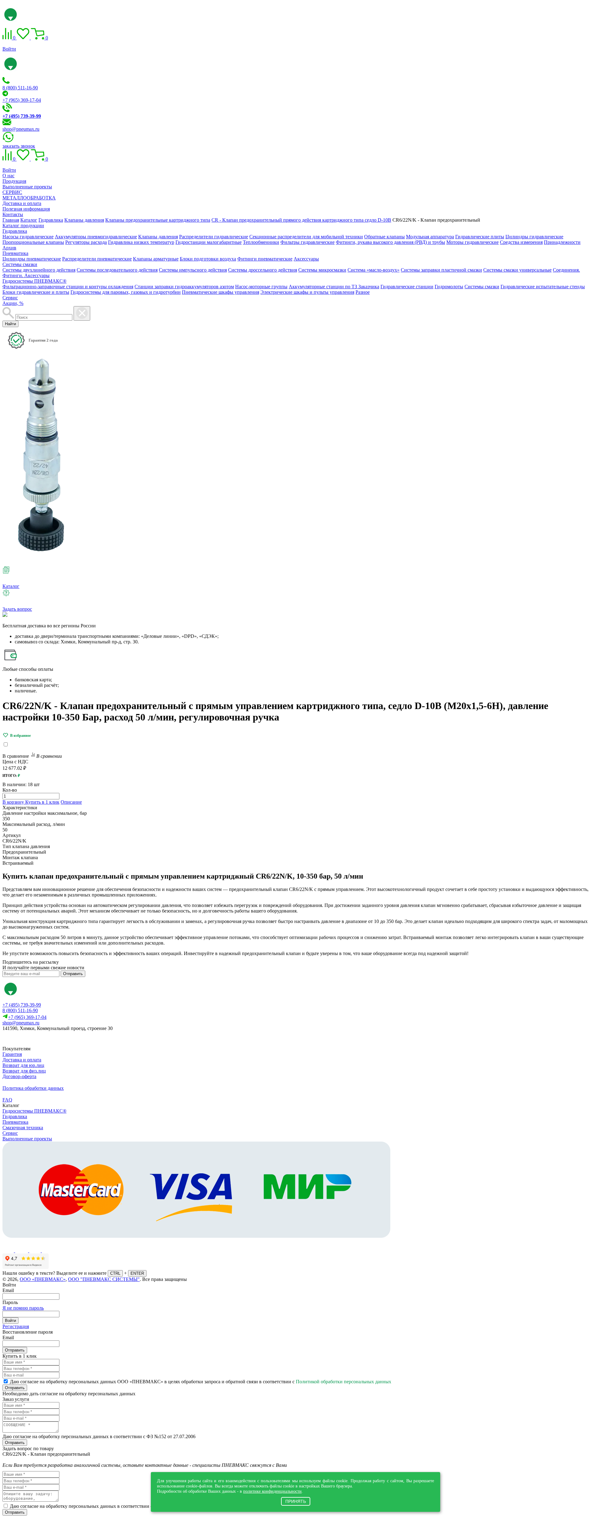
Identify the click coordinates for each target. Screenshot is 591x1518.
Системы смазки (19, 264)
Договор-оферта (19, 1076)
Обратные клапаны (384, 236)
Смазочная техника (22, 1127)
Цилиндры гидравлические (534, 236)
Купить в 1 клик (42, 802)
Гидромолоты (449, 286)
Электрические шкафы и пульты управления (307, 292)
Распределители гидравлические (213, 236)
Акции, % (12, 303)
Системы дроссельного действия (262, 270)
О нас (8, 175)
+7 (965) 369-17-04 (21, 100)
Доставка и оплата (21, 203)
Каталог (10, 586)
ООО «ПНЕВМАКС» (43, 1279)
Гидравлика (14, 231)
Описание (71, 802)
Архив (9, 247)
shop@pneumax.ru (20, 129)
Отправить (73, 973)
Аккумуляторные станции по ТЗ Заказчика (334, 286)
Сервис (10, 297)
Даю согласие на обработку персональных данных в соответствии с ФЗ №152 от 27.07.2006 (98, 1436)
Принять (295, 1501)
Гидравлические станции (406, 286)
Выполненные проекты (27, 186)
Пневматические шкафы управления (220, 292)
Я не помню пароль (23, 1308)
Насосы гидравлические (28, 236)
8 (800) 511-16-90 (20, 87)
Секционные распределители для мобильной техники (306, 236)
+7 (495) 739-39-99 (21, 1004)
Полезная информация (26, 208)
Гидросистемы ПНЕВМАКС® (34, 281)
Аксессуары (306, 258)
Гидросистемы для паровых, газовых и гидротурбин (125, 292)
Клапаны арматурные (156, 258)
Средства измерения (521, 242)
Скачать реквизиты (30, 1038)
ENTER (137, 1273)
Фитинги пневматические (264, 258)
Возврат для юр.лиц (23, 1065)
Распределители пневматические (97, 258)
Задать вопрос (17, 609)
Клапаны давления (158, 236)
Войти (9, 48)
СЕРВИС (12, 192)
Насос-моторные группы (261, 286)
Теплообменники (261, 242)
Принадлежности (562, 242)
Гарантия (12, 1054)
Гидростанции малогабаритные (208, 242)
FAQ (7, 1099)
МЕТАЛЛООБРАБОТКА (29, 197)
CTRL (115, 1273)
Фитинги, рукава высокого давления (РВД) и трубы (390, 242)
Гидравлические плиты (479, 236)
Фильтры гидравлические (307, 242)
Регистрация (15, 1326)
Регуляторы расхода (86, 242)
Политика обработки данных (33, 1088)
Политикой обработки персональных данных (343, 1381)
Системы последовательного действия (117, 270)
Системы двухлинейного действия (38, 270)
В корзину (13, 802)
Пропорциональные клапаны (33, 242)
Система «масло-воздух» (374, 270)
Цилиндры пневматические (31, 258)
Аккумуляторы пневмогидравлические (96, 236)
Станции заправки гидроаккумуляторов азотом (184, 286)
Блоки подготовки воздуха (208, 258)
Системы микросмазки (322, 270)
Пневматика (15, 253)
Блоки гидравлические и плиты (35, 292)
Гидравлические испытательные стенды (543, 286)
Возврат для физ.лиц (24, 1070)
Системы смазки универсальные (517, 270)
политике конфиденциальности (272, 1491)
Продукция (14, 181)
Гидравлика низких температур (141, 242)
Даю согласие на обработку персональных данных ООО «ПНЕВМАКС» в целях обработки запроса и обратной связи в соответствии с (200, 1381)
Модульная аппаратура (430, 236)
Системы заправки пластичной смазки (441, 270)
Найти (10, 324)
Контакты (12, 214)
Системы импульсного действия (193, 270)
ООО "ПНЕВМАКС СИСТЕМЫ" (104, 1279)
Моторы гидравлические (472, 242)
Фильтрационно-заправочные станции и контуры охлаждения (67, 286)
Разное (363, 292)
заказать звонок (18, 146)
